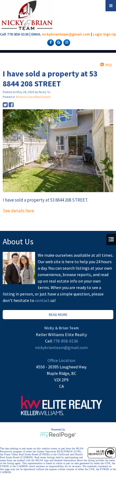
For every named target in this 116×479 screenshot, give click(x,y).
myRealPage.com (58, 435)
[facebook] (50, 42)
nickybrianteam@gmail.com (66, 34)
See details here (18, 211)
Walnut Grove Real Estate (33, 97)
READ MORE (58, 314)
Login (97, 34)
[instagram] (66, 42)
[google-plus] (58, 42)
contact (42, 300)
